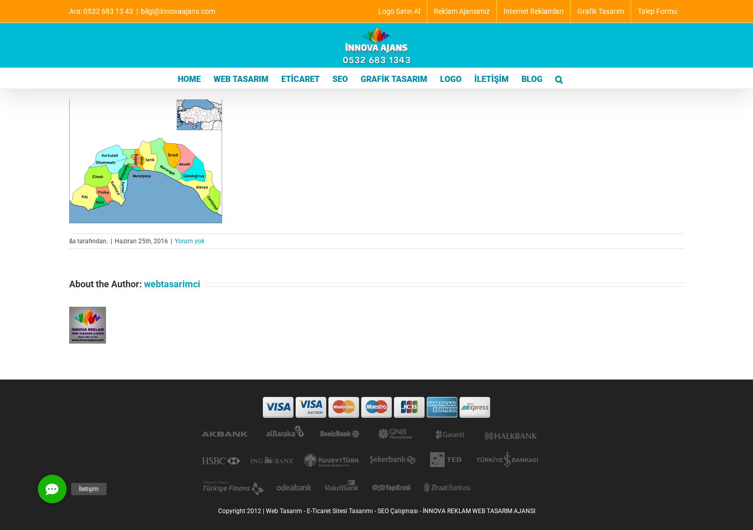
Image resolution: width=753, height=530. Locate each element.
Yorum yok (189, 241)
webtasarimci (172, 284)
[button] (559, 78)
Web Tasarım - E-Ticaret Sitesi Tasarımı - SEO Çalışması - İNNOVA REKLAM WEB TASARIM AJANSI (400, 511)
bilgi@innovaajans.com (178, 11)
